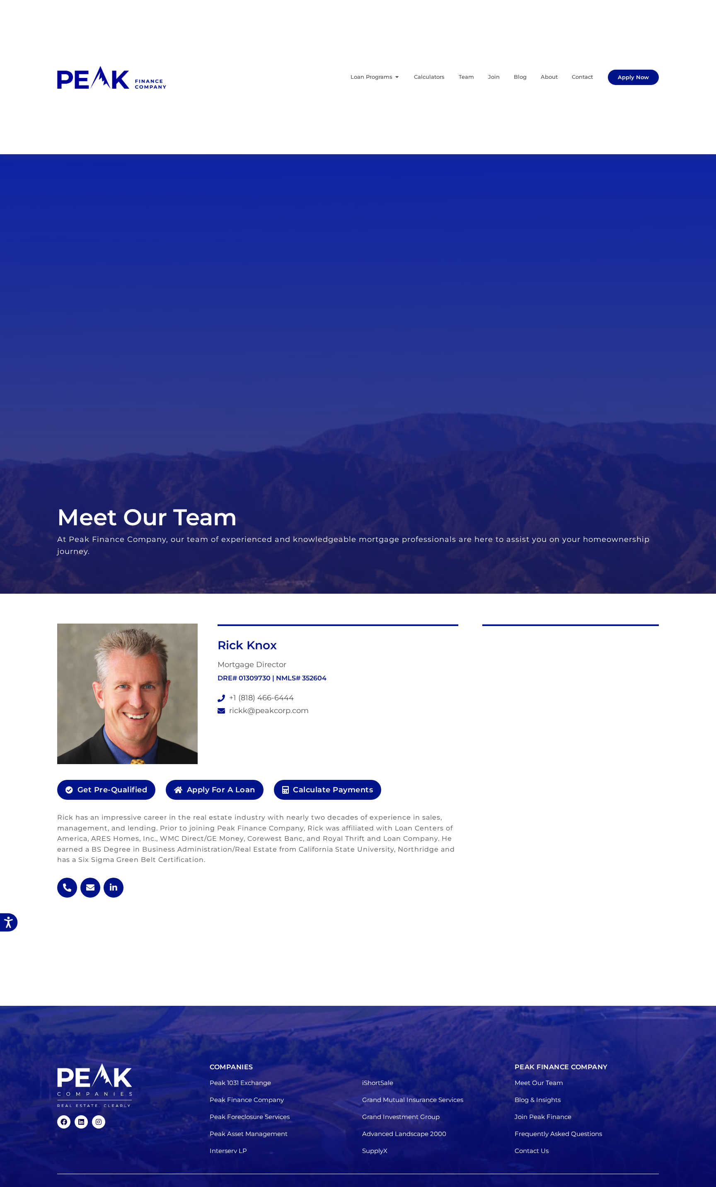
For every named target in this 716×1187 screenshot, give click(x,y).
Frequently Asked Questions (558, 1134)
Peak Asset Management (249, 1134)
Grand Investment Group (401, 1117)
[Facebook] (63, 1122)
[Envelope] (90, 888)
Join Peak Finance (543, 1117)
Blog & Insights (538, 1100)
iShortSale (377, 1083)
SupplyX (374, 1151)
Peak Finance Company (247, 1100)
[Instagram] (98, 1122)
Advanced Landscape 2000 (404, 1134)
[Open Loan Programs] (397, 77)
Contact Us (532, 1151)
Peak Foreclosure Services (250, 1117)
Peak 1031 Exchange (240, 1083)
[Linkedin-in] (113, 888)
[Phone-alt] (67, 888)
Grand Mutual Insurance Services (412, 1100)
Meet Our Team (539, 1083)
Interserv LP (228, 1151)
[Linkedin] (81, 1122)
